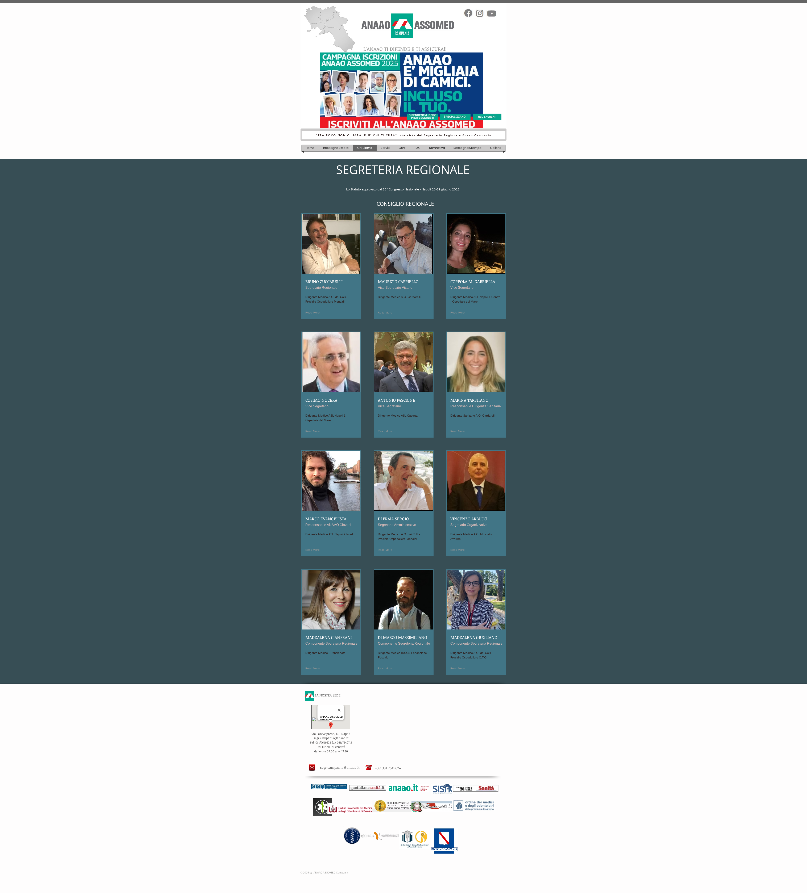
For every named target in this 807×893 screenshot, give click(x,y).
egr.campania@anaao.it (331, 738)
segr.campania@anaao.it (340, 767)
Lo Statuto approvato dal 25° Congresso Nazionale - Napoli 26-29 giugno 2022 (403, 189)
